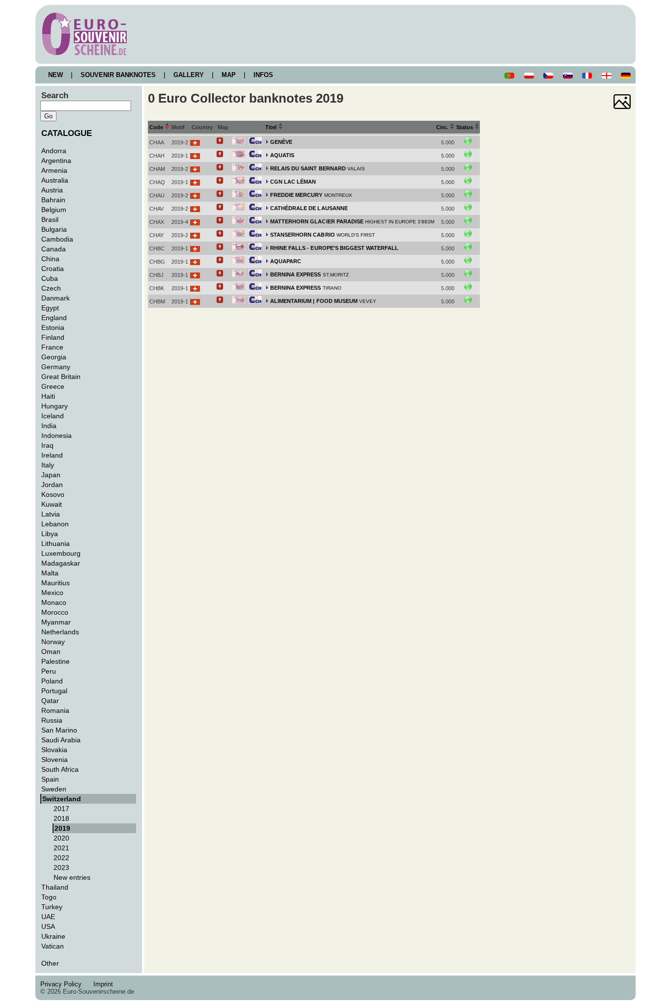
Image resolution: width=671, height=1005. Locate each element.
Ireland (52, 455)
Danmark (55, 298)
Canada (53, 249)
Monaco (53, 602)
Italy (47, 465)
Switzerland (61, 799)
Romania (55, 710)
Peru (48, 671)
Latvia (50, 514)
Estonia (52, 327)
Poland (52, 681)
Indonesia (56, 435)
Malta (49, 573)
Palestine (55, 661)
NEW (55, 75)
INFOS (263, 75)
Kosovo (52, 494)
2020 (61, 838)
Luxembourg (61, 553)
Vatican (52, 946)
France (52, 347)
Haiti (48, 396)
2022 (61, 858)
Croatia (52, 268)
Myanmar (56, 622)
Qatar (50, 701)
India (48, 426)
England (54, 318)
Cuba (49, 278)
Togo (48, 897)
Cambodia (57, 239)
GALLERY (189, 75)
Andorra (53, 151)
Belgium (53, 210)
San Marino (59, 730)
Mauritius (55, 583)
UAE (48, 917)
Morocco (54, 612)
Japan (50, 475)
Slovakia (54, 750)
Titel (271, 127)
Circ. (442, 127)
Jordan (52, 485)
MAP (229, 75)
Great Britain (61, 376)
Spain (50, 779)
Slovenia (54, 759)
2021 (61, 848)
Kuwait (51, 504)
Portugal (54, 691)
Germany (55, 367)
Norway (53, 642)
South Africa (60, 769)
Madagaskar (60, 563)
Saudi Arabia (61, 740)
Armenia (54, 170)
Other (50, 963)
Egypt (50, 308)
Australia (54, 180)
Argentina (56, 160)
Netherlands (60, 632)
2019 (62, 828)
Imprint (105, 984)
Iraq (47, 445)
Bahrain (53, 200)
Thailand (54, 887)
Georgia (53, 357)
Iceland (52, 416)
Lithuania (55, 543)
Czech (51, 288)
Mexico (52, 593)
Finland (52, 337)
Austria (52, 190)
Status (465, 127)
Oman (50, 651)
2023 (61, 867)
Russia (51, 720)
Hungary (54, 406)
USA (48, 926)
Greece (52, 386)
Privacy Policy (63, 984)
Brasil (49, 219)
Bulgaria (54, 229)
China (50, 259)
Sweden (53, 789)
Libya (49, 534)
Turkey (51, 907)
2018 (61, 818)
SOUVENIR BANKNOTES (118, 75)
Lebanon (55, 524)
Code (157, 127)
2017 (61, 809)
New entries (72, 877)
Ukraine (53, 936)
